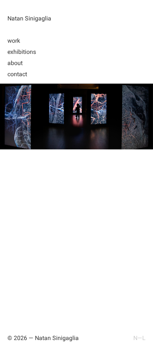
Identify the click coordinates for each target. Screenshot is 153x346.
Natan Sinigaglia (29, 18)
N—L (139, 338)
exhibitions (21, 51)
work (13, 40)
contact (17, 74)
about (15, 63)
